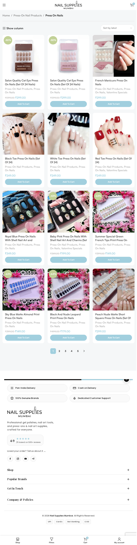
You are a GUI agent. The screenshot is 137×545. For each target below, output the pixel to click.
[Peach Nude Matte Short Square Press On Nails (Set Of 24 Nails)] (113, 289)
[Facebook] (10, 459)
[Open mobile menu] (4, 5)
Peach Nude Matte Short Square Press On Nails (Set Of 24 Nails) (113, 318)
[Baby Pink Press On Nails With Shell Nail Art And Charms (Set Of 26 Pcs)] (68, 212)
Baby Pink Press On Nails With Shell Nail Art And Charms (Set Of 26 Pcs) (68, 240)
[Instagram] (18, 459)
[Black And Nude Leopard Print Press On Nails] (68, 289)
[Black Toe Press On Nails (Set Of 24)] (23, 134)
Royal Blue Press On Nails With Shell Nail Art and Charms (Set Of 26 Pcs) (20, 240)
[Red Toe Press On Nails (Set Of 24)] (113, 134)
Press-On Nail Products (28, 15)
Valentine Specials (116, 92)
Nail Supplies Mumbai (60, 512)
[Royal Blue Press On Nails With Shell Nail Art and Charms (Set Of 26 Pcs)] (23, 212)
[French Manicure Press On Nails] (113, 56)
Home (6, 15)
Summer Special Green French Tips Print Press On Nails (111, 240)
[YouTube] (26, 459)
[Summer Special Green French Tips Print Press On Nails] (113, 212)
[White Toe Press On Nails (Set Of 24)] (68, 134)
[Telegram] (33, 459)
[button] (23, 104)
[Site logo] (68, 4)
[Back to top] (126, 379)
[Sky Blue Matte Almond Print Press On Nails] (23, 289)
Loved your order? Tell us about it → (26, 451)
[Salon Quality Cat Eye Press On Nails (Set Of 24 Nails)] (23, 56)
